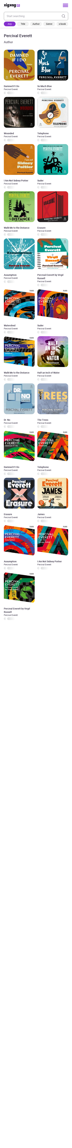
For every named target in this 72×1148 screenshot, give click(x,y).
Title (23, 23)
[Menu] (65, 5)
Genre (49, 23)
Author (36, 23)
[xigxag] (12, 5)
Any (10, 23)
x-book (62, 23)
